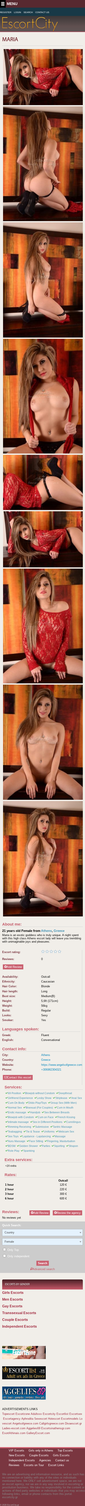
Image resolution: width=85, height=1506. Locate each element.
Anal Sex (76, 1098)
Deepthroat (65, 1093)
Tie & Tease (33, 1131)
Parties (46, 1146)
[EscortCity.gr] (30, 28)
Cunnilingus (73, 1122)
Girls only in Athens (41, 1450)
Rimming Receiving (19, 1126)
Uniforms (49, 1131)
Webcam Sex (66, 1131)
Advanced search (44, 1269)
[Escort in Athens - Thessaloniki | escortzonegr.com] (24, 1358)
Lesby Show (44, 1098)
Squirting (59, 1146)
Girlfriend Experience (20, 1098)
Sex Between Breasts (57, 1112)
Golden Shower (28, 1146)
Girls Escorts (13, 1293)
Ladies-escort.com (14, 1428)
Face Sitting (36, 1141)
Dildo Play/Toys (37, 1102)
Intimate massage (18, 1122)
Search (28, 12)
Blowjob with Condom (21, 1117)
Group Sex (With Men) (64, 1102)
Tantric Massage (62, 1126)
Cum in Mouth (65, 1107)
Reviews (14, 1465)
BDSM (11, 1146)
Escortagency (11, 1418)
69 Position (14, 1093)
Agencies (45, 1460)
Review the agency (69, 1212)
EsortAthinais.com (14, 1433)
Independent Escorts (19, 1326)
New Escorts (17, 1455)
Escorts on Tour (34, 1465)
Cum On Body (16, 1102)
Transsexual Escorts (19, 1313)
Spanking (29, 1150)
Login (17, 12)
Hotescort (54, 1418)
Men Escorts (12, 1299)
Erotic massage (17, 1112)
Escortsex (75, 1414)
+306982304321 (51, 1069)
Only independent (18, 1256)
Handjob (35, 1112)
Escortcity (49, 1414)
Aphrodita (27, 1418)
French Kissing (66, 1117)
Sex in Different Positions (47, 1122)
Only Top (13, 1250)
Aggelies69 (33, 1428)
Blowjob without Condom (40, 1093)
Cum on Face (46, 1117)
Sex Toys (13, 1136)
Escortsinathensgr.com (55, 1428)
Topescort (8, 1414)
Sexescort (40, 1418)
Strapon (73, 1146)
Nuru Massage (16, 1141)
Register (5, 12)
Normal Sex (15, 1107)
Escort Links (56, 1465)
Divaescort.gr (73, 1423)
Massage (60, 1136)
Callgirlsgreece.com (51, 1423)
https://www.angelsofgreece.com (61, 1064)
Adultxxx (36, 1414)
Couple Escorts (15, 1320)
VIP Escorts (16, 1450)
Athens (46, 931)
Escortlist (62, 1414)
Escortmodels (69, 1418)
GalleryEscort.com (38, 1433)
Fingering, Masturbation (61, 1141)
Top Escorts (65, 1450)
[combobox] (42, 1232)
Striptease (61, 1098)
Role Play (13, 1150)
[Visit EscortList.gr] (24, 1378)
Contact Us (42, 12)
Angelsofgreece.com (25, 1423)
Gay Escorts (12, 1306)
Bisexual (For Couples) (39, 1107)
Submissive (42, 1126)
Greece (59, 931)
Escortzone (22, 1414)
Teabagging (15, 1131)
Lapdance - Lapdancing (36, 1136)
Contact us (62, 1460)
